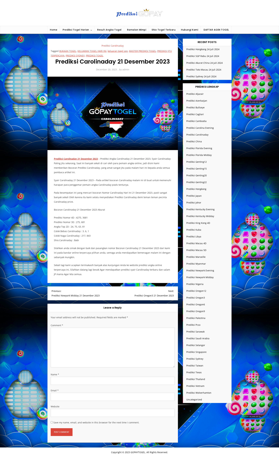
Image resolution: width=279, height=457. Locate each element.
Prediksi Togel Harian (76, 29)
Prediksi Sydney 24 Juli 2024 (201, 76)
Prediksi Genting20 (196, 175)
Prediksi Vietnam (195, 385)
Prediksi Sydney (194, 358)
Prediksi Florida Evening (199, 148)
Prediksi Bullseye (195, 107)
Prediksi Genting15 (196, 168)
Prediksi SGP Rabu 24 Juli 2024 (202, 56)
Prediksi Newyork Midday (200, 277)
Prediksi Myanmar (196, 263)
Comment (57, 325)
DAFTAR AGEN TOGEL (216, 29)
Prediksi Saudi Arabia (197, 338)
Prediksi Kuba (193, 229)
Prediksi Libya (193, 236)
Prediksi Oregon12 (196, 290)
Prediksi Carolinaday (113, 45)
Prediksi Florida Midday (199, 155)
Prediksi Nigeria (194, 284)
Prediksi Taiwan (194, 365)
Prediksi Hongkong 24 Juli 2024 (202, 49)
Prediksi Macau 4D (196, 243)
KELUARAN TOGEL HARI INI (92, 51)
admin (125, 69)
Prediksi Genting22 (196, 182)
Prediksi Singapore (196, 352)
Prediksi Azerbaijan (196, 100)
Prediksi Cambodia (196, 121)
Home (53, 29)
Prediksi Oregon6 (195, 304)
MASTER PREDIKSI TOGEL (142, 51)
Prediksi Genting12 (196, 161)
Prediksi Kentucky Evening (200, 209)
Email (55, 390)
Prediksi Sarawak (195, 331)
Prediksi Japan (194, 195)
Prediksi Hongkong (196, 188)
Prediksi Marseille (196, 256)
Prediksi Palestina (195, 318)
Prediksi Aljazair (195, 93)
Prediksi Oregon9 (195, 311)
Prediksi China (194, 141)
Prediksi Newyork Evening (200, 270)
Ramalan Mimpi (136, 29)
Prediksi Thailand (195, 379)
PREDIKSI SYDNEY (75, 55)
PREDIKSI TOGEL (94, 55)
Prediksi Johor (193, 202)
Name (55, 374)
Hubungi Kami (189, 29)
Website (55, 406)
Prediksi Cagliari (195, 114)
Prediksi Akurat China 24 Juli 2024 (204, 62)
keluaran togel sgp (118, 51)
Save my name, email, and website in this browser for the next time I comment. (96, 422)
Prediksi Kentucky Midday (200, 216)
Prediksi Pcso (193, 324)
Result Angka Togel (109, 29)
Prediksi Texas (194, 372)
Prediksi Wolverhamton (198, 392)
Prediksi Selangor (195, 345)
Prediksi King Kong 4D (198, 222)
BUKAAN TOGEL (67, 51)
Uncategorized (194, 399)
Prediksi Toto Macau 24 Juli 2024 (203, 69)
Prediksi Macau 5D (196, 250)
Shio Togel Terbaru (164, 29)
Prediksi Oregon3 (195, 297)
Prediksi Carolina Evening (200, 127)
